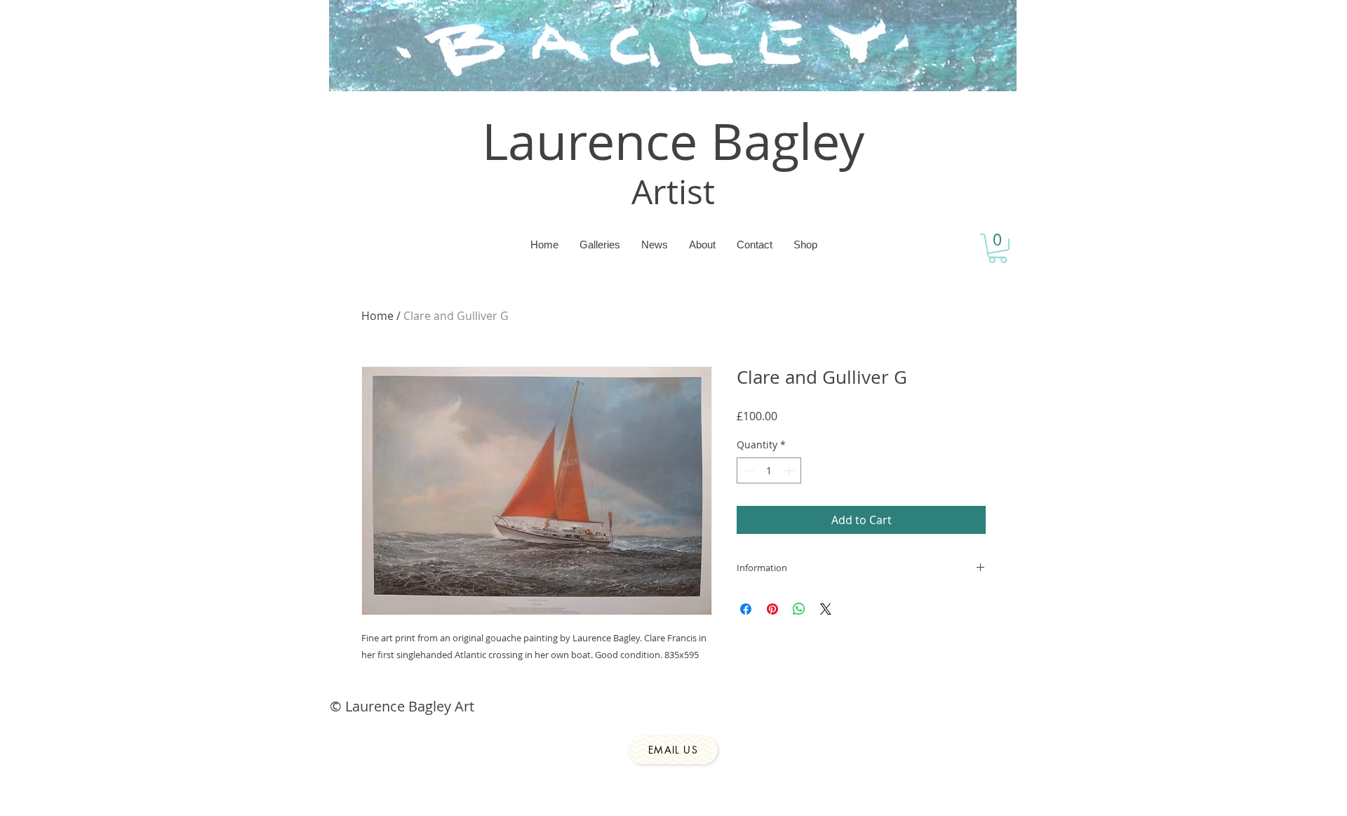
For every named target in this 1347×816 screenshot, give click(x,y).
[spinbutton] (769, 470)
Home (377, 315)
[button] (997, 248)
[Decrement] (747, 470)
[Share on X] (825, 609)
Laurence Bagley (673, 141)
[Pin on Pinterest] (772, 609)
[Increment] (790, 470)
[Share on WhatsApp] (799, 609)
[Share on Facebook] (745, 609)
